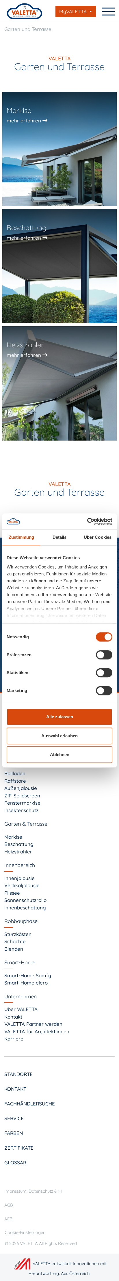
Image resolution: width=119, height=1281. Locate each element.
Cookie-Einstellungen (25, 1232)
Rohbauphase (21, 921)
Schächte (15, 941)
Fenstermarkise (22, 803)
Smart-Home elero (26, 983)
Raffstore (15, 781)
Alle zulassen (59, 716)
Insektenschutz (21, 810)
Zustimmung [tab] (21, 537)
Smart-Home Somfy (27, 975)
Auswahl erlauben (59, 735)
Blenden (13, 949)
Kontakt (13, 1017)
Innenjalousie (19, 878)
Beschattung (19, 844)
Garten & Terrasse (25, 824)
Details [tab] (60, 537)
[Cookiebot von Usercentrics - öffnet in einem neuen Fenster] (87, 521)
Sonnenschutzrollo (25, 900)
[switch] (104, 654)
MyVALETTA (73, 11)
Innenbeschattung (25, 908)
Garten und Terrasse (27, 29)
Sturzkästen (17, 934)
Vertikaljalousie (22, 885)
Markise (13, 837)
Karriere (13, 1039)
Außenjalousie (20, 788)
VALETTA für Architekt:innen (36, 1031)
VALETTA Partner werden (33, 1024)
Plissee (12, 893)
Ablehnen (59, 754)
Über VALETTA (21, 1009)
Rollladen (14, 773)
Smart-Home (19, 962)
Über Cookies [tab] (97, 537)
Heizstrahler (18, 852)
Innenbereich (19, 865)
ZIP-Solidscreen (22, 796)
